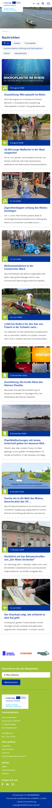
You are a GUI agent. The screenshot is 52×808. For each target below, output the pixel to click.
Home (4, 31)
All (7, 43)
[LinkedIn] (7, 784)
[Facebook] (2, 784)
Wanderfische (20, 53)
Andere (17, 43)
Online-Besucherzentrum (14, 756)
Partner (5, 773)
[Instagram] (13, 784)
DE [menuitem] (38, 3)
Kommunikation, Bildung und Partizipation (23, 48)
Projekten (6, 746)
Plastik (7, 53)
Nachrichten (8, 749)
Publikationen (8, 770)
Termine (6, 752)
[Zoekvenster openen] (43, 3)
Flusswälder (30, 43)
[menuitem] (33, 3)
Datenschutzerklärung (27, 802)
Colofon (44, 798)
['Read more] (26, 84)
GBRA (4, 766)
